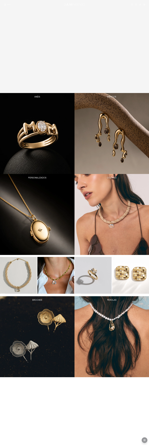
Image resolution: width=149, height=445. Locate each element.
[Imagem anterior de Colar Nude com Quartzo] (1, 275)
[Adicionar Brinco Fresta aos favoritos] (114, 291)
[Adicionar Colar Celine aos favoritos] (39, 291)
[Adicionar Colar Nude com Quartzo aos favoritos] (2, 291)
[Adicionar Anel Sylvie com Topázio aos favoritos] (77, 291)
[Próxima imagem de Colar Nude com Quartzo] (35, 275)
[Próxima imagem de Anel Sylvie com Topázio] (110, 275)
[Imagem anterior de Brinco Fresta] (113, 275)
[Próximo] (147, 276)
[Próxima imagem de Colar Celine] (73, 275)
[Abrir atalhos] (144, 440)
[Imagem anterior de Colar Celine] (38, 275)
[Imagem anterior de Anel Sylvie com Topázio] (76, 275)
